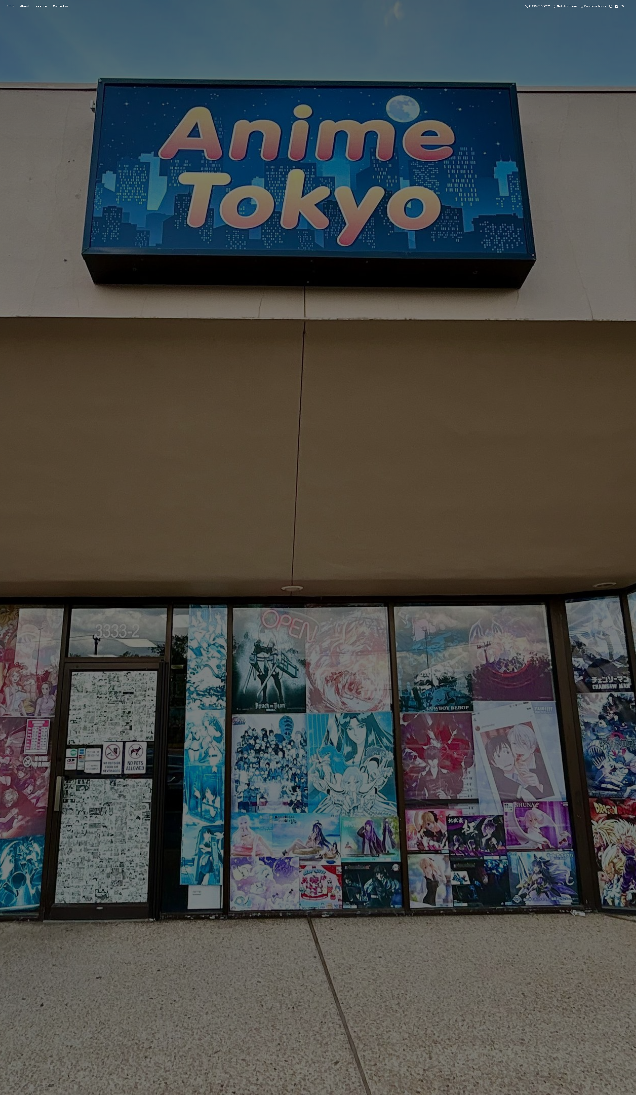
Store (10, 6)
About (24, 6)
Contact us (60, 6)
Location (41, 6)
